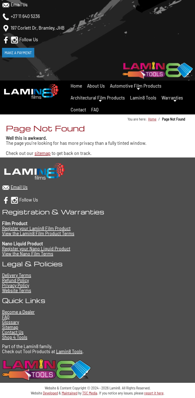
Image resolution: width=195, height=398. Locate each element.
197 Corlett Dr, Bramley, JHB (37, 28)
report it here (154, 393)
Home (76, 86)
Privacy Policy (15, 285)
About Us (96, 86)
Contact (78, 109)
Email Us (19, 4)
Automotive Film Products (135, 86)
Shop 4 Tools (14, 337)
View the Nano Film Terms (27, 253)
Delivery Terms (16, 275)
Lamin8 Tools (143, 97)
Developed (50, 393)
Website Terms (16, 290)
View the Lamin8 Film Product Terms (38, 233)
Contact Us (13, 332)
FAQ (95, 109)
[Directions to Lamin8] (6, 28)
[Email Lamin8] (6, 4)
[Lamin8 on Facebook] (6, 39)
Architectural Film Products (98, 97)
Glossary (10, 322)
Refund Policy (15, 280)
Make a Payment (18, 52)
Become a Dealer (18, 312)
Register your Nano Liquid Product (36, 248)
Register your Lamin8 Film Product (36, 228)
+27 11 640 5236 (25, 16)
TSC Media (89, 393)
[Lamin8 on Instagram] (14, 39)
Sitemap (10, 327)
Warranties (172, 97)
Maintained (69, 393)
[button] (186, 386)
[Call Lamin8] (6, 16)
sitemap (43, 153)
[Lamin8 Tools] (46, 369)
